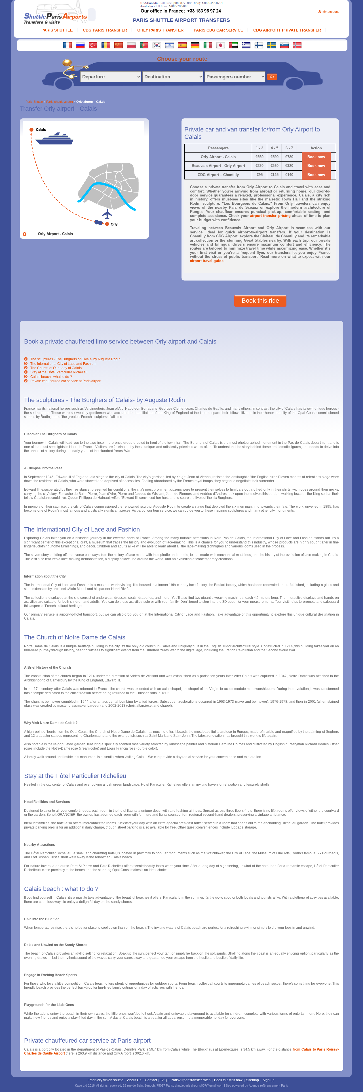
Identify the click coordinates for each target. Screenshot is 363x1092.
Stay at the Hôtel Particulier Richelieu (59, 372)
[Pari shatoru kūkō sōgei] (220, 45)
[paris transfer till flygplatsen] (271, 45)
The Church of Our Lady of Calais (56, 368)
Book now (316, 157)
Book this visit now (228, 1080)
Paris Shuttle (57, 30)
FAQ (164, 1080)
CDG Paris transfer (105, 30)
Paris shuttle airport (59, 101)
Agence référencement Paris (268, 1085)
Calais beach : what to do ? (51, 377)
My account (330, 11)
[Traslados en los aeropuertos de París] (182, 45)
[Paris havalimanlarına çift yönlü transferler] (93, 45)
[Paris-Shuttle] (74, 12)
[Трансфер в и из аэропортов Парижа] (80, 45)
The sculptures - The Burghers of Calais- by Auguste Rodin (75, 359)
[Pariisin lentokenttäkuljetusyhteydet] (258, 45)
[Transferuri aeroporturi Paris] (105, 45)
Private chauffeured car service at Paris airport (65, 381)
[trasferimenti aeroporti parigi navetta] (207, 45)
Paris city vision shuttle (105, 1080)
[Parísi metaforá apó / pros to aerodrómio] (246, 45)
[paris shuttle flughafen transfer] (195, 45)
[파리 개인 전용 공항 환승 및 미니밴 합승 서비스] (156, 45)
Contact (151, 1080)
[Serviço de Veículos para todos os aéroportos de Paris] (144, 45)
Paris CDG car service (218, 30)
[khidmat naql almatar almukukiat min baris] (233, 45)
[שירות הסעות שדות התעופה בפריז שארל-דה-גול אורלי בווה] (169, 45)
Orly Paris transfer (160, 30)
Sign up (269, 1080)
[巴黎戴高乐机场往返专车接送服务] (118, 45)
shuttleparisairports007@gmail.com (199, 1085)
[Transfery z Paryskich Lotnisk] (131, 45)
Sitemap (252, 1080)
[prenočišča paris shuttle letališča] (284, 45)
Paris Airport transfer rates (190, 1080)
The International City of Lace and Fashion (63, 364)
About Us (134, 1080)
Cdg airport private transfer (287, 30)
